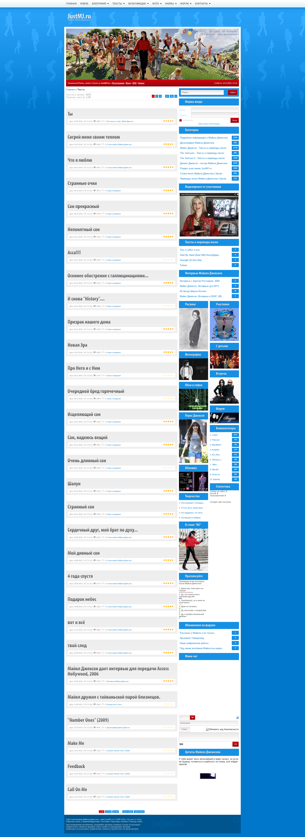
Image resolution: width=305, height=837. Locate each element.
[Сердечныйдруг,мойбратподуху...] (103, 529)
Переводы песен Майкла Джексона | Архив (203, 178)
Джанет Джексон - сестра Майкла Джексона (203, 163)
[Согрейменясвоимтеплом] (94, 137)
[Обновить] (237, 717)
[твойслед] (77, 645)
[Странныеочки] (82, 183)
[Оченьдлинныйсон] (87, 460)
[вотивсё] (76, 622)
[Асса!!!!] (74, 252)
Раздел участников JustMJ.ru (196, 168)
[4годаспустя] (80, 576)
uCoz (139, 819)
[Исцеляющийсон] (84, 414)
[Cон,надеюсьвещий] (87, 437)
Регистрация (118, 83)
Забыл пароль (203, 124)
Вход (128, 83)
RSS (134, 83)
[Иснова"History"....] (86, 298)
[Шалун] (74, 483)
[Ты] (70, 113)
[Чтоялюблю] (80, 160)
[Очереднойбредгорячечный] (96, 391)
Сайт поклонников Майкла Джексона (82, 819)
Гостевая (105, 821)
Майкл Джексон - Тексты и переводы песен (203, 148)
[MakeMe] (76, 743)
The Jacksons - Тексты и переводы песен (202, 153)
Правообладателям (91, 821)
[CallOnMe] (77, 789)
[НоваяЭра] (77, 345)
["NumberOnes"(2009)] (88, 720)
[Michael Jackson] (85, 16)
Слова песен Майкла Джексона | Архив (201, 173)
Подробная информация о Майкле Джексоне (204, 137)
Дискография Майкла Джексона (197, 142)
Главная (70, 89)
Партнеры (115, 821)
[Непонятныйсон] (84, 229)
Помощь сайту (135, 821)
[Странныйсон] (81, 506)
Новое (141, 83)
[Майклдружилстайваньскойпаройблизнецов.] (114, 697)
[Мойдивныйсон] (84, 553)
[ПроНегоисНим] (84, 368)
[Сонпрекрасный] (83, 206)
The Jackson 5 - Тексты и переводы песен (202, 158)
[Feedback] (76, 766)
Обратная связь (73, 821)
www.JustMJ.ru (107, 819)
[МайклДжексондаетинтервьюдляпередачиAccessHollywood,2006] (119, 671)
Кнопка (124, 821)
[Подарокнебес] (82, 599)
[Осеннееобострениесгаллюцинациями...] (108, 275)
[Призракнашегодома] (89, 321)
